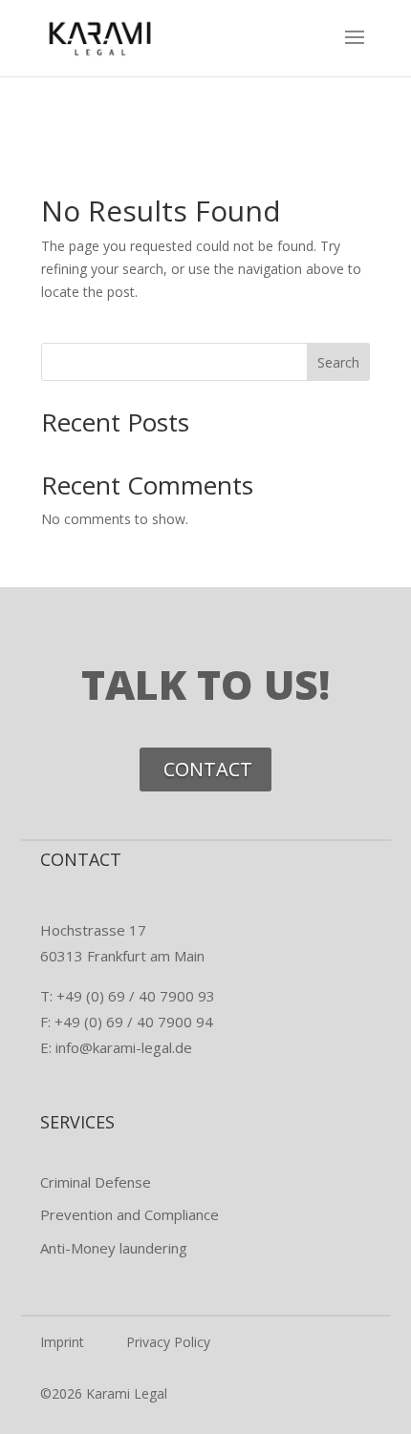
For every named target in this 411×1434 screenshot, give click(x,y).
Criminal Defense (95, 1181)
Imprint (62, 1342)
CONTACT (207, 769)
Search (338, 362)
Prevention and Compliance (129, 1214)
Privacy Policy (168, 1342)
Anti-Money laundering (113, 1247)
